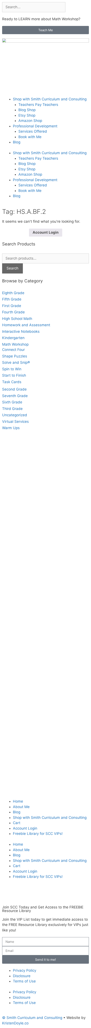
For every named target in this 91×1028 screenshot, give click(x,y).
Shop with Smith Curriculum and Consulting (50, 99)
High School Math (17, 319)
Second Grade (14, 389)
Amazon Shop (30, 121)
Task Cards (11, 382)
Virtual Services (15, 421)
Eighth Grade (13, 293)
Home (18, 801)
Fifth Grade (11, 299)
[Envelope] (42, 894)
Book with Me (29, 137)
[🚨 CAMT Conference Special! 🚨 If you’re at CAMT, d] (45, 557)
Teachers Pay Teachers (38, 104)
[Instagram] (54, 894)
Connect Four (13, 350)
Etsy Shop (26, 115)
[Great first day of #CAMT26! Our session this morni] (45, 752)
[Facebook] (7, 894)
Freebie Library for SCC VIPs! (38, 833)
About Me (21, 807)
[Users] (19, 894)
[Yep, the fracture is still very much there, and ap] (45, 480)
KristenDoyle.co (15, 1023)
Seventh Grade (15, 396)
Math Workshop (15, 344)
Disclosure (21, 976)
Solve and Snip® (16, 362)
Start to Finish (14, 375)
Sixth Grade (12, 402)
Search (12, 268)
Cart (16, 823)
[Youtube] (30, 894)
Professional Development (35, 126)
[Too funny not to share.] (45, 523)
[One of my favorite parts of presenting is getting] (45, 651)
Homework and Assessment (26, 325)
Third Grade (12, 409)
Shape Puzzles (14, 356)
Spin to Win (11, 369)
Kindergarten (13, 338)
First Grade (11, 306)
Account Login (46, 232)
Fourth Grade (13, 312)
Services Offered (32, 131)
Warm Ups (11, 428)
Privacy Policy (24, 970)
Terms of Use (24, 981)
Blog (16, 142)
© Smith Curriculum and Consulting (32, 1018)
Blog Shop (27, 110)
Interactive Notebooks (21, 331)
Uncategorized (14, 415)
